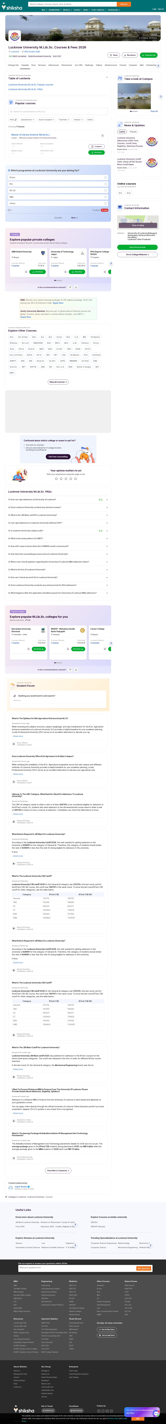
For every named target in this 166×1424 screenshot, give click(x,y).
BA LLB (12, 190)
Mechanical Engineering (128, 1247)
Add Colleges (74, 1377)
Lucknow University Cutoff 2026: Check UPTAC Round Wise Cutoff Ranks (129, 162)
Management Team (20, 1374)
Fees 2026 (20, 1226)
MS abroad (73, 1333)
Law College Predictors (22, 1339)
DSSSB (127, 1302)
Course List (150, 55)
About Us (17, 1371)
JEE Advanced (46, 1302)
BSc (11, 184)
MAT (15, 1305)
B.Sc (98, 1292)
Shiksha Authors (19, 1380)
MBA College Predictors (22, 1311)
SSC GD (128, 1311)
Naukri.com (45, 1374)
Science (19, 1243)
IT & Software (71, 1247)
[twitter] (111, 1411)
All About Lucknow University (27, 1222)
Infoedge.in (45, 1371)
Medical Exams (74, 1315)
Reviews (42, 65)
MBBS (99, 1315)
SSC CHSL (129, 1308)
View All (154, 111)
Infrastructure (111, 65)
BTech (12, 177)
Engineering (71, 1243)
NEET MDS (73, 1295)
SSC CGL (128, 1305)
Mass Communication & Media (107, 1311)
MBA (11, 197)
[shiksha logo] (25, 1409)
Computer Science (98, 1247)
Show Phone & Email (137, 247)
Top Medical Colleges (76, 1308)
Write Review (77, 1410)
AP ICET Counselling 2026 (50, 1336)
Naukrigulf (45, 1380)
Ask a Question (19, 1329)
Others (12, 203)
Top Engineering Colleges (50, 1289)
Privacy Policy (114, 1418)
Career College (97, 629)
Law (43, 1243)
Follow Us (101, 1406)
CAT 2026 (44, 1339)
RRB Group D (129, 1285)
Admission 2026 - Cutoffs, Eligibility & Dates (58, 1226)
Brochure (131, 55)
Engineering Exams (48, 1295)
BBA (98, 1295)
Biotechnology (124, 1243)
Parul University (47, 1342)
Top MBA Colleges (20, 1289)
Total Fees (42, 263)
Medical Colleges (75, 1311)
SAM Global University (22, 252)
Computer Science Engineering (103, 1243)
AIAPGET (72, 1305)
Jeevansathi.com (47, 1387)
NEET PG (72, 1289)
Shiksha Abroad (47, 1393)
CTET (127, 1292)
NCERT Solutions (20, 1346)
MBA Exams (18, 1298)
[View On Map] (138, 229)
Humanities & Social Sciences (28, 1247)
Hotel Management (103, 1305)
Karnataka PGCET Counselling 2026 (54, 1333)
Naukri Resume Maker (49, 1377)
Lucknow (15, 51)
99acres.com (45, 1384)
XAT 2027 (44, 1326)
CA (98, 1298)
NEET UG (72, 1285)
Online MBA (18, 1308)
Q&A (142, 65)
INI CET (72, 1298)
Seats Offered (16, 144)
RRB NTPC (129, 1289)
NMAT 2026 (45, 1323)
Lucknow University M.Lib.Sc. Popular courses (30, 84)
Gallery (99, 65)
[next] (158, 66)
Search (123, 4)
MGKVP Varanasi (98, 1226)
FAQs (15, 1384)
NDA (126, 1315)
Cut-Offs (79, 65)
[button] (114, 55)
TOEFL (71, 1349)
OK (137, 1419)
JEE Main (44, 1298)
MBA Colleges (19, 1292)
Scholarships (152, 65)
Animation (100, 1285)
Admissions (54, 65)
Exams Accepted (46, 144)
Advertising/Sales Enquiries (79, 1374)
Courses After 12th (20, 1326)
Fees (33, 65)
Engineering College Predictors (52, 1305)
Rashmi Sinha (122, 149)
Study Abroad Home (76, 1323)
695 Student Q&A (32, 51)
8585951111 (49, 1410)
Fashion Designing (103, 1302)
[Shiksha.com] (13, 6)
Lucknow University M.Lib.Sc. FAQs (25, 89)
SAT (70, 1342)
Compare (133, 65)
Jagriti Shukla (21, 1187)
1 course (15, 266)
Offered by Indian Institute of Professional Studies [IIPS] (38, 138)
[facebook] (107, 1411)
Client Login (73, 1371)
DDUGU (94, 1222)
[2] (155, 1413)
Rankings (89, 65)
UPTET (127, 1295)
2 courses (94, 643)
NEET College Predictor (49, 1352)
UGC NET (128, 1298)
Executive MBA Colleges (22, 1295)
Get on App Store (108, 1335)
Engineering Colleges (49, 1292)
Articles (16, 1336)
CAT (15, 1302)
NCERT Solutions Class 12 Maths (25, 1349)
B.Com (99, 1289)
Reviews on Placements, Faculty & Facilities (59, 1222)
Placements (66, 65)
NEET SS (72, 1292)
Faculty (123, 65)
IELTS (71, 1346)
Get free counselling (58, 457)
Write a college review (21, 1333)
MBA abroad (73, 1329)
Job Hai (44, 1397)
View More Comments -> (58, 1170)
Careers (16, 1377)
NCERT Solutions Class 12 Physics (26, 1352)
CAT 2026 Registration (49, 1329)
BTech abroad (74, 1326)
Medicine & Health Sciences (53, 1247)
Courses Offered (18, 263)
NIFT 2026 (45, 1346)
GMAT (71, 1339)
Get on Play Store (108, 1329)
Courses (25, 65)
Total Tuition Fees (46, 151)
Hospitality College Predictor (24, 1342)
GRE (70, 1336)
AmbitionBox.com (47, 1390)
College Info (13, 65)
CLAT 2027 (45, 1349)
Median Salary (16, 151)
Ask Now (130, 1413)
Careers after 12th (20, 1323)
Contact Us (17, 1387)
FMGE (71, 1302)
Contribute (74, 1406)
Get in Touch (47, 1406)
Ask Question (144, 1268)
